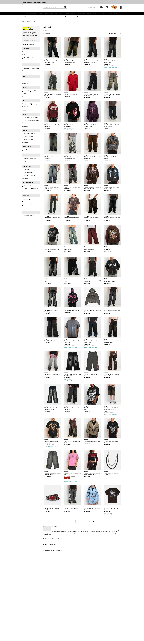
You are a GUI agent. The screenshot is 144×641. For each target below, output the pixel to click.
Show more (25, 61)
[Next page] (93, 521)
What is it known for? (50, 544)
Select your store (109, 2)
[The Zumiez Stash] (114, 7)
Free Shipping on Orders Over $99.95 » (34, 2)
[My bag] (121, 7)
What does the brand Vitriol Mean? (53, 538)
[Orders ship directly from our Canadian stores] (72, 17)
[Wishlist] (107, 7)
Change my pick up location (30, 40)
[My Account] (101, 6)
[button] (63, 2)
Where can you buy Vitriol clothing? (54, 550)
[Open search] (65, 7)
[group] (63, 2)
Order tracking (92, 7)
